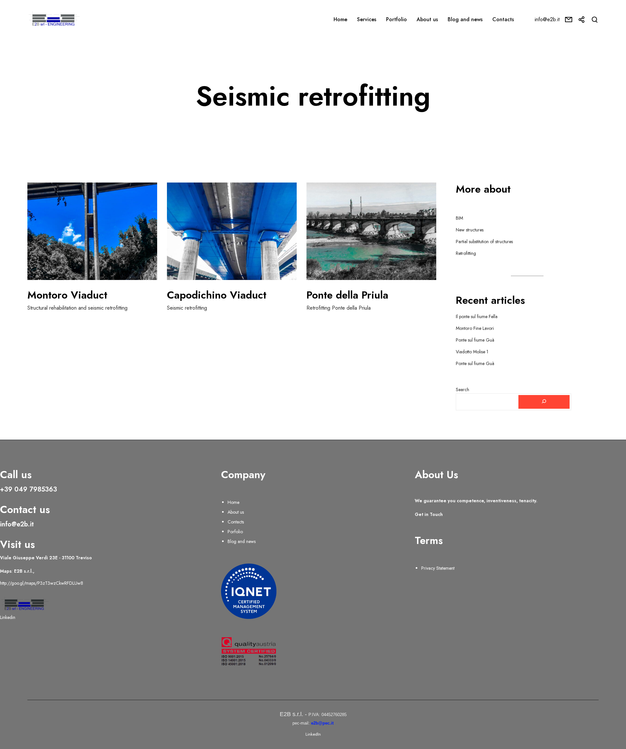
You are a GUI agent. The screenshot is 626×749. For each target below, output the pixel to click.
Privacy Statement (438, 568)
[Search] (544, 402)
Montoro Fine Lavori (475, 328)
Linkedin (7, 617)
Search (462, 389)
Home (233, 502)
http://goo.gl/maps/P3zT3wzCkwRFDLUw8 (41, 583)
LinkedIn (313, 734)
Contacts (236, 522)
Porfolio (235, 531)
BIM (459, 218)
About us (236, 512)
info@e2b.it (547, 19)
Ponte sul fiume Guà (475, 340)
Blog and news (242, 541)
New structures (470, 230)
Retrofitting (466, 253)
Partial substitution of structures (484, 241)
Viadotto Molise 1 (472, 351)
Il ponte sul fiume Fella (477, 316)
